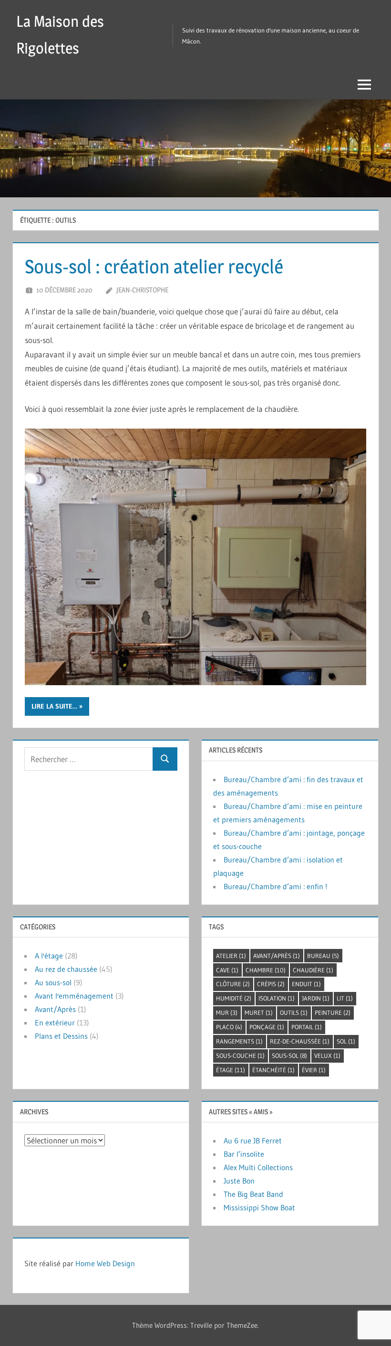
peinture (332, 1012)
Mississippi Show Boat (259, 1207)
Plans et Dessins (61, 1036)
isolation (276, 998)
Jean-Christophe (142, 289)
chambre (266, 970)
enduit (306, 984)
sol (346, 1041)
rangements (239, 1041)
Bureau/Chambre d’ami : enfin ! (275, 886)
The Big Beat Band (253, 1194)
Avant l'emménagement (74, 996)
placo (229, 1027)
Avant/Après (55, 1009)
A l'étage (49, 955)
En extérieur (55, 1022)
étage (230, 1070)
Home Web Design (105, 1263)
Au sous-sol (53, 982)
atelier (231, 955)
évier (314, 1070)
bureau (323, 955)
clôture (233, 984)
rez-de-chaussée (299, 1041)
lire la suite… (54, 706)
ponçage (266, 1027)
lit (345, 998)
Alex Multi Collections (258, 1167)
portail (306, 1027)
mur (226, 1012)
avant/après (276, 955)
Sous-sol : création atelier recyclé (154, 266)
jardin (315, 998)
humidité (233, 998)
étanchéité (273, 1070)
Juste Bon (239, 1180)
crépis (271, 984)
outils (294, 1012)
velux (327, 1055)
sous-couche (240, 1055)
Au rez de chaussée (66, 969)
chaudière (313, 970)
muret (259, 1012)
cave (227, 970)
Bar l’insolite (244, 1154)
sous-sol (289, 1055)
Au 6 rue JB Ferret (253, 1140)
